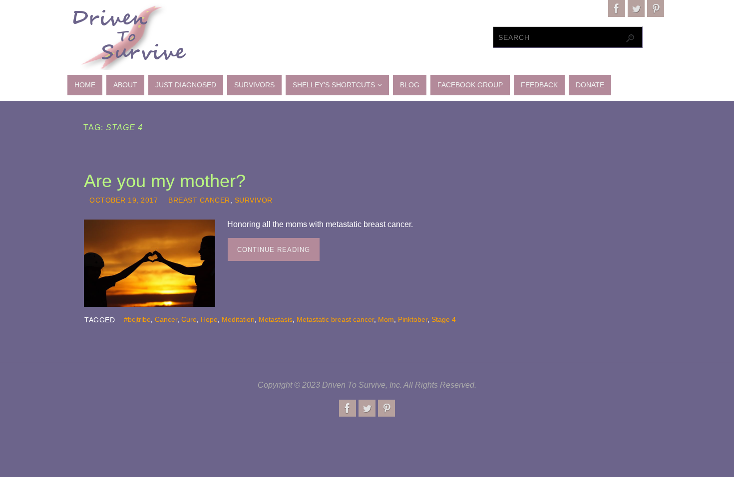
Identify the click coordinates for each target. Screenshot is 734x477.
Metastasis (276, 319)
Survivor (254, 200)
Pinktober (412, 319)
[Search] (630, 38)
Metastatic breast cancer (335, 319)
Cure (189, 319)
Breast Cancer (199, 200)
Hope (209, 319)
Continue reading (273, 249)
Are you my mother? (165, 181)
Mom (386, 319)
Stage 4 (443, 319)
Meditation (238, 319)
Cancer (166, 319)
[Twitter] (636, 8)
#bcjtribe (137, 319)
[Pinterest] (655, 8)
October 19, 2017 (123, 200)
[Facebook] (616, 8)
